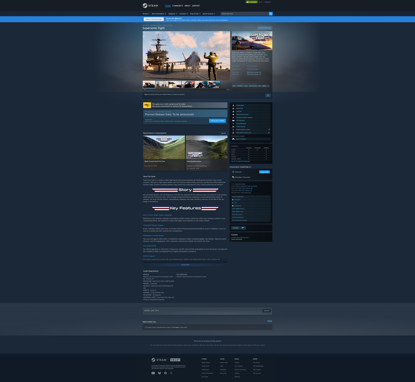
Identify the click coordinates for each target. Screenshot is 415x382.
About (188, 6)
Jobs (221, 366)
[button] (146, 13)
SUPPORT (196, 6)
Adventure (244, 186)
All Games (146, 25)
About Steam (206, 362)
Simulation (239, 86)
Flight (234, 86)
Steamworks (205, 369)
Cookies (237, 373)
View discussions (237, 214)
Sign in (146, 94)
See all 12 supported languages (240, 161)
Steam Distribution (207, 373)
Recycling (223, 373)
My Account (257, 373)
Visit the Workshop (238, 217)
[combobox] (245, 14)
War (260, 86)
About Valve (224, 362)
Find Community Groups (239, 220)
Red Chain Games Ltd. (254, 72)
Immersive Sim (253, 86)
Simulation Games (155, 25)
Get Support (257, 369)
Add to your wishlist (217, 121)
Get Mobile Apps (258, 366)
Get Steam (256, 362)
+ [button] (268, 86)
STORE (168, 6)
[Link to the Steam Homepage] (150, 7)
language (267, 2)
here (177, 327)
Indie (248, 186)
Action (245, 86)
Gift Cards (205, 377)
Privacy (237, 362)
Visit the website (237, 196)
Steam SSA (205, 366)
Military (264, 86)
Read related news (237, 211)
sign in (260, 2)
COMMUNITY (177, 6)
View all (270, 321)
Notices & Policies (240, 369)
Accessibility (239, 366)
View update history (238, 208)
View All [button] (223, 133)
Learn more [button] (264, 172)
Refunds (237, 377)
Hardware (223, 369)
